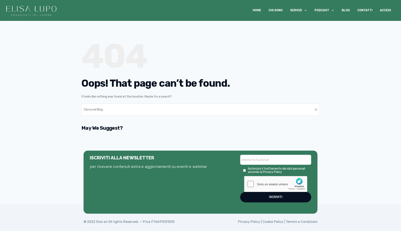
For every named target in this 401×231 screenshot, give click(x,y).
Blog (346, 10)
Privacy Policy (272, 172)
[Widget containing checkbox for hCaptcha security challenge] (275, 184)
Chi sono (276, 10)
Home (257, 10)
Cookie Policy (273, 222)
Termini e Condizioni (301, 222)
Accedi (385, 10)
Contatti (364, 10)
